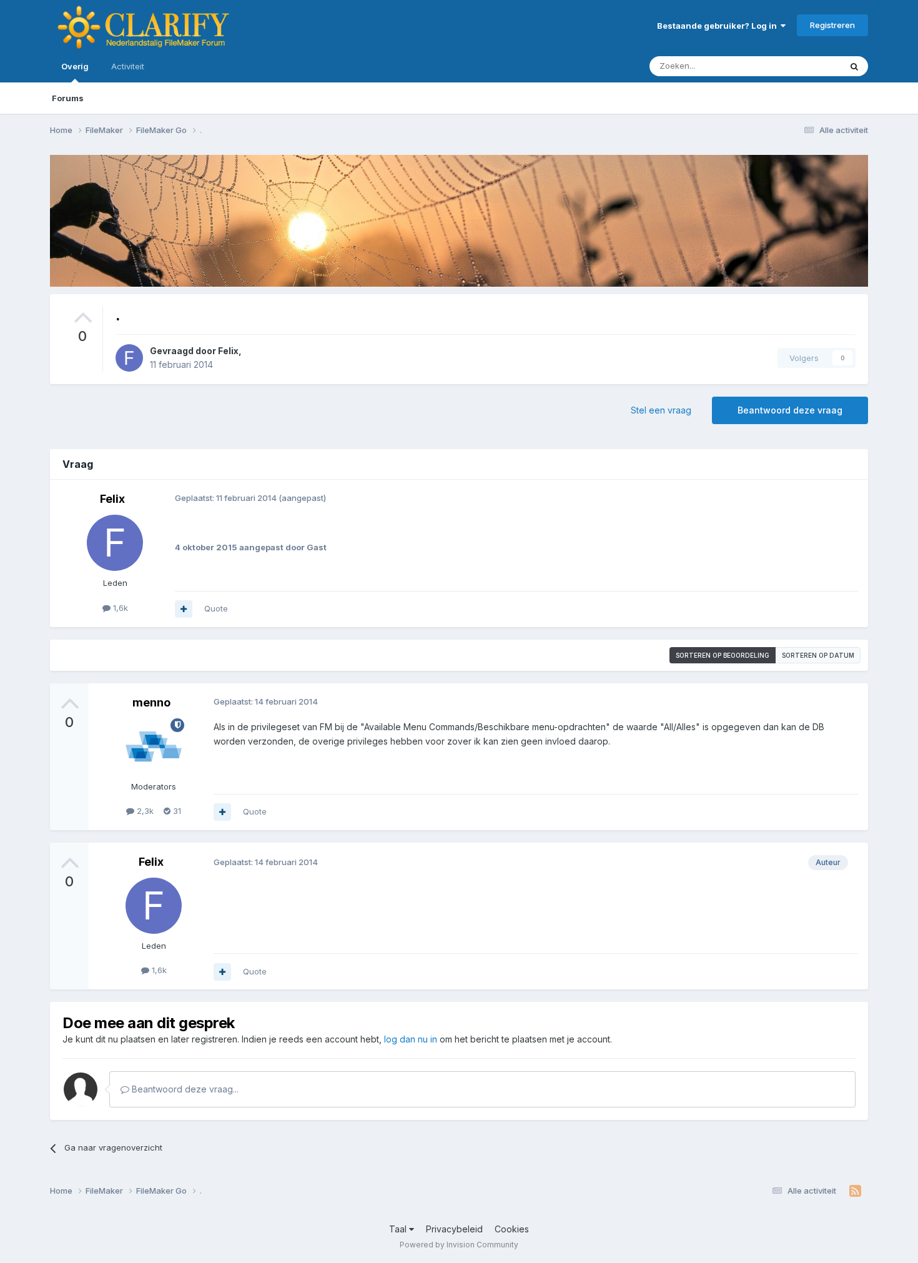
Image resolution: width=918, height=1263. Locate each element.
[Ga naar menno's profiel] (154, 746)
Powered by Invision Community (459, 1244)
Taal (399, 1229)
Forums (68, 98)
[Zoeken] (854, 66)
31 (175, 811)
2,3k (144, 811)
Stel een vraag (661, 410)
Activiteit (127, 66)
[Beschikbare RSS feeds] (855, 1191)
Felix (228, 350)
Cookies (512, 1229)
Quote (216, 608)
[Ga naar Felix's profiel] (129, 358)
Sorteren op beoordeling (722, 655)
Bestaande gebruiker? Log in (719, 26)
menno (151, 702)
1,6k (119, 608)
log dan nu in (410, 1039)
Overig (75, 66)
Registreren (832, 25)
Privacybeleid (454, 1229)
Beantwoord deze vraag (790, 410)
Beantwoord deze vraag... (184, 1089)
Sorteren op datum (818, 655)
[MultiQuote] (183, 609)
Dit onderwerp (797, 66)
